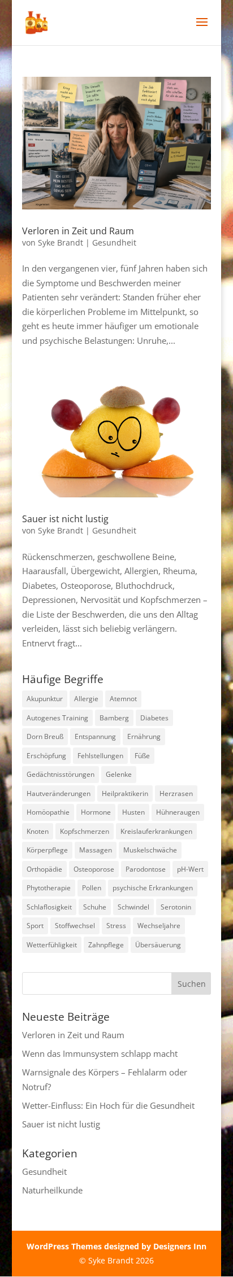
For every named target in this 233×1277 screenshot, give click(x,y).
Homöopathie (48, 812)
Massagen (95, 850)
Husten (133, 812)
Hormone (96, 812)
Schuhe (94, 907)
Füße (142, 755)
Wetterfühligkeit (52, 945)
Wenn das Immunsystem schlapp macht (100, 1053)
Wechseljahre (158, 925)
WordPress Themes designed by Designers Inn (116, 1246)
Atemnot (123, 698)
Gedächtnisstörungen (60, 774)
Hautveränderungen (58, 793)
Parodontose (146, 869)
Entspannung (95, 736)
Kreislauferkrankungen (156, 831)
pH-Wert (190, 869)
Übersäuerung (158, 945)
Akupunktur (45, 698)
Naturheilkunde (52, 1190)
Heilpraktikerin (125, 793)
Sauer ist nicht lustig (65, 519)
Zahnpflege (106, 945)
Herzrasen (176, 793)
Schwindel (133, 907)
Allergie (86, 698)
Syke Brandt (60, 242)
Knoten (38, 831)
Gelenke (119, 774)
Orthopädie (44, 869)
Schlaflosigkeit (49, 907)
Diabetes (154, 718)
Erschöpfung (46, 755)
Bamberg (114, 718)
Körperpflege (47, 850)
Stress (116, 925)
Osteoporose (94, 869)
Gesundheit (114, 242)
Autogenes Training (57, 718)
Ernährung (144, 736)
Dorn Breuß (45, 736)
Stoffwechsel (75, 925)
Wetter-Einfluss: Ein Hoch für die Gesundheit (108, 1105)
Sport (35, 925)
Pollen (91, 888)
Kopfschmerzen (84, 831)
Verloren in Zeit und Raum (78, 231)
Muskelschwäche (150, 850)
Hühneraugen (178, 812)
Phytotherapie (49, 888)
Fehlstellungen (100, 755)
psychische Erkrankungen (153, 888)
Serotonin (176, 907)
